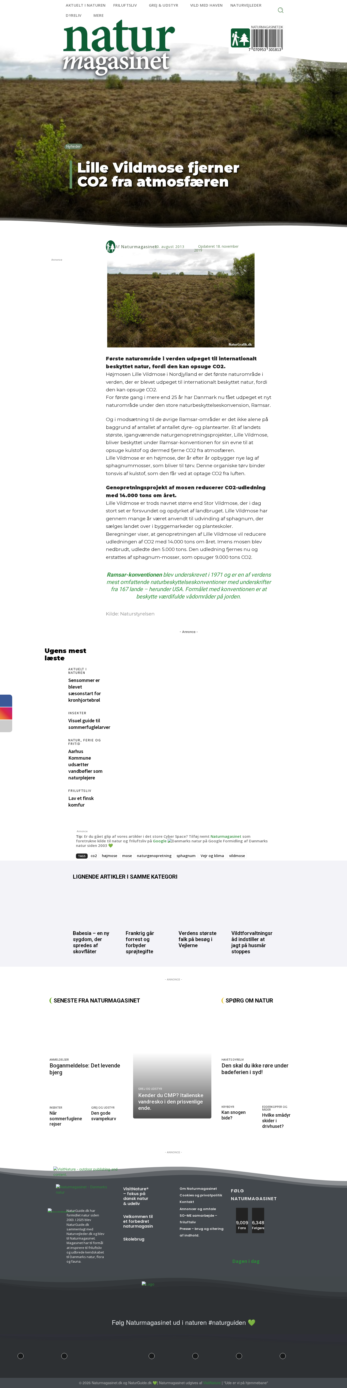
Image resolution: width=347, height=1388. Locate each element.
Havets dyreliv (233, 1059)
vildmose (237, 855)
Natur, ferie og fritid (84, 741)
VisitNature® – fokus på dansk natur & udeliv (136, 1196)
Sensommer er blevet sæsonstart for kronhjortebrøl (84, 690)
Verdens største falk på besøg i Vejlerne (197, 939)
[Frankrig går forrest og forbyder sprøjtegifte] (147, 906)
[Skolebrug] (158, 1242)
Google (160, 840)
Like (242, 1209)
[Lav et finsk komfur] (54, 798)
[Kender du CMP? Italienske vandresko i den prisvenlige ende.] (172, 1063)
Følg (258, 1209)
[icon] (101, 1325)
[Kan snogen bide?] (239, 1093)
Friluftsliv (79, 790)
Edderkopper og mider (274, 1108)
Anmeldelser (59, 1059)
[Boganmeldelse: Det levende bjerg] (89, 1032)
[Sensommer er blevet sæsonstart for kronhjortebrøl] (54, 676)
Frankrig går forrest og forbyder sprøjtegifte (140, 942)
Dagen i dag (246, 1261)
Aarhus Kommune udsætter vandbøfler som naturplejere (85, 764)
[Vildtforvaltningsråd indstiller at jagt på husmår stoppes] (252, 906)
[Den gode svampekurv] (109, 1093)
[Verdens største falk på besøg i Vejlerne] (200, 906)
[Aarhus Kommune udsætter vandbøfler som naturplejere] (54, 747)
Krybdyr (228, 1106)
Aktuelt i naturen (77, 670)
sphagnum (186, 855)
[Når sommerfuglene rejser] (68, 1093)
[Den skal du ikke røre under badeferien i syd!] (259, 1032)
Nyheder (73, 146)
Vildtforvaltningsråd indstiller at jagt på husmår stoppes (252, 942)
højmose (109, 855)
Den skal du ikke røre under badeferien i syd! (255, 1068)
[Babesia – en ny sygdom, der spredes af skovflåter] (94, 906)
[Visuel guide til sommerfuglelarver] (54, 720)
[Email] (165, 231)
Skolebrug (133, 1239)
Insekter (77, 713)
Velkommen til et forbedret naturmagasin (138, 1221)
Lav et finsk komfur (81, 801)
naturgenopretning (154, 855)
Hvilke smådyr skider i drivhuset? (276, 1120)
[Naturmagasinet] (111, 246)
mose (127, 855)
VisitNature (212, 1382)
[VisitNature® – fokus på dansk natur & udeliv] (160, 1191)
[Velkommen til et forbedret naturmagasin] (164, 1219)
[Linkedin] (153, 231)
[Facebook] (141, 231)
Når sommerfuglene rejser (66, 1118)
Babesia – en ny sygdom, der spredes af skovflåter (91, 942)
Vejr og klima (212, 855)
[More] (200, 231)
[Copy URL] (188, 231)
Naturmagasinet (139, 246)
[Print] (176, 231)
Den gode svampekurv (103, 1115)
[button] (280, 10)
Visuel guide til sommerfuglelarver (89, 723)
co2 (94, 855)
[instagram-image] (20, 1354)
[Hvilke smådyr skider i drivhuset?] (279, 1093)
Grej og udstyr (103, 1107)
